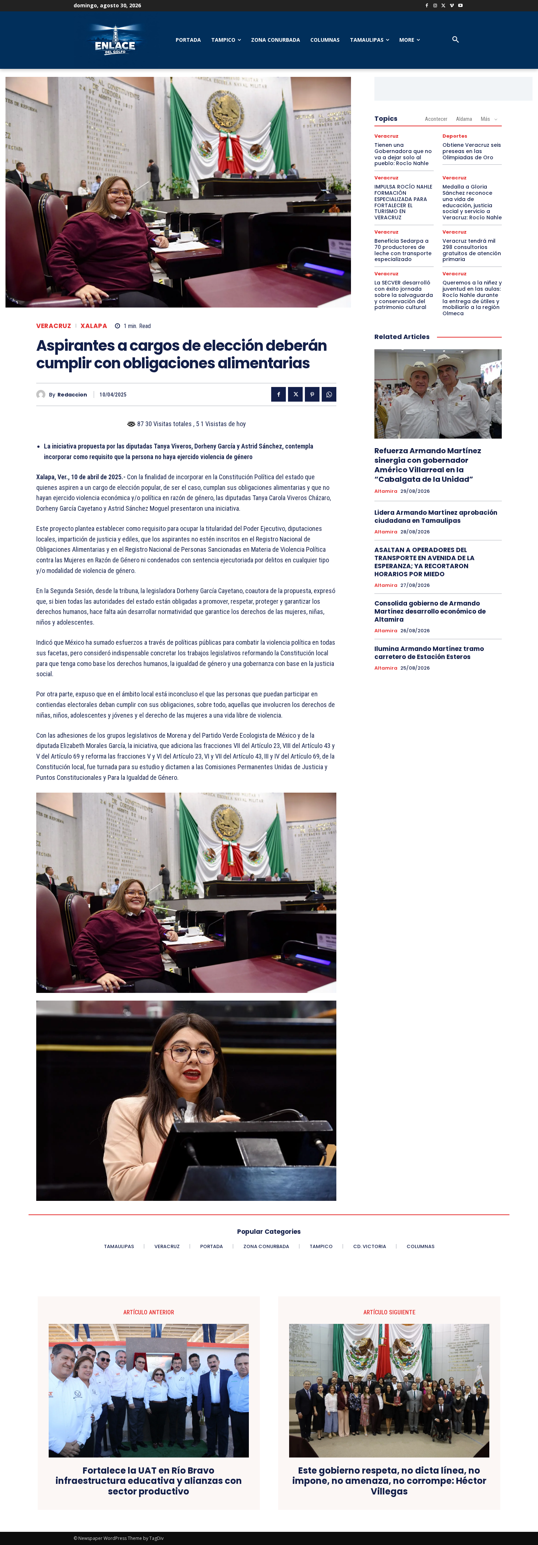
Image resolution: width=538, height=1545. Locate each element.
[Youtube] (460, 6)
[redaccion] (42, 394)
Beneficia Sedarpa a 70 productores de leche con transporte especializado (402, 250)
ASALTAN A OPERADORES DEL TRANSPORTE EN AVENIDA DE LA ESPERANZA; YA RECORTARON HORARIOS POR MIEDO (424, 562)
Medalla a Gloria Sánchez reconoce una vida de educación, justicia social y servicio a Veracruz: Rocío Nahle (472, 202)
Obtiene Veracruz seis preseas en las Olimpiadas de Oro (471, 151)
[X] (444, 6)
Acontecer (436, 119)
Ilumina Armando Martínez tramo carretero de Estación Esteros (429, 652)
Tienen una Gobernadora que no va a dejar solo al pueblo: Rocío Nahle (403, 154)
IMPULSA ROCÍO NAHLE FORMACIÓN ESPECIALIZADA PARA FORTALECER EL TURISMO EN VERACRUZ (403, 202)
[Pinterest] (312, 394)
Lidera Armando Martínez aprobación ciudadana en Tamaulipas (435, 516)
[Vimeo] (452, 6)
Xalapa (94, 326)
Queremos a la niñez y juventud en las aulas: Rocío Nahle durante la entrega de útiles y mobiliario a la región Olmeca (472, 298)
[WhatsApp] (329, 394)
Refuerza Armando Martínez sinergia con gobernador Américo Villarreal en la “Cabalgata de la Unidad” (427, 465)
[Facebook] (427, 6)
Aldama (464, 119)
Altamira (385, 491)
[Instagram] (435, 6)
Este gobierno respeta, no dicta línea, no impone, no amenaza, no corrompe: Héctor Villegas (389, 1481)
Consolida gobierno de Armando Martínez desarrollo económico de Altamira (430, 611)
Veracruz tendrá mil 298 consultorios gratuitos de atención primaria (471, 250)
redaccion (72, 395)
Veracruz (53, 326)
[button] (455, 40)
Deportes (454, 136)
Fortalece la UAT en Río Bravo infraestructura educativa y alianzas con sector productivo (149, 1481)
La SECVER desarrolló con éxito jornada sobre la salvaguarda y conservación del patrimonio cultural (403, 295)
